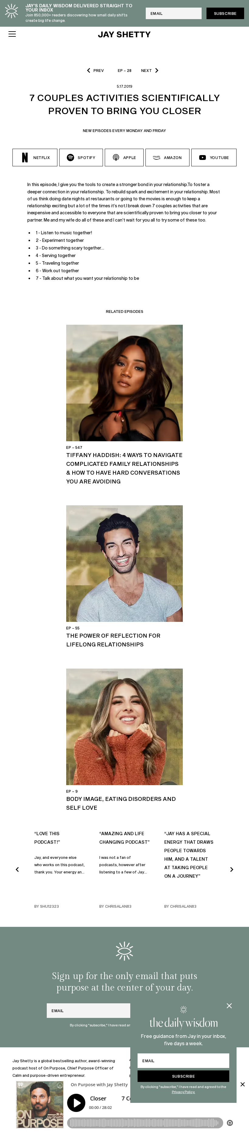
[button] (49, 34)
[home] (124, 34)
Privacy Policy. (183, 1092)
